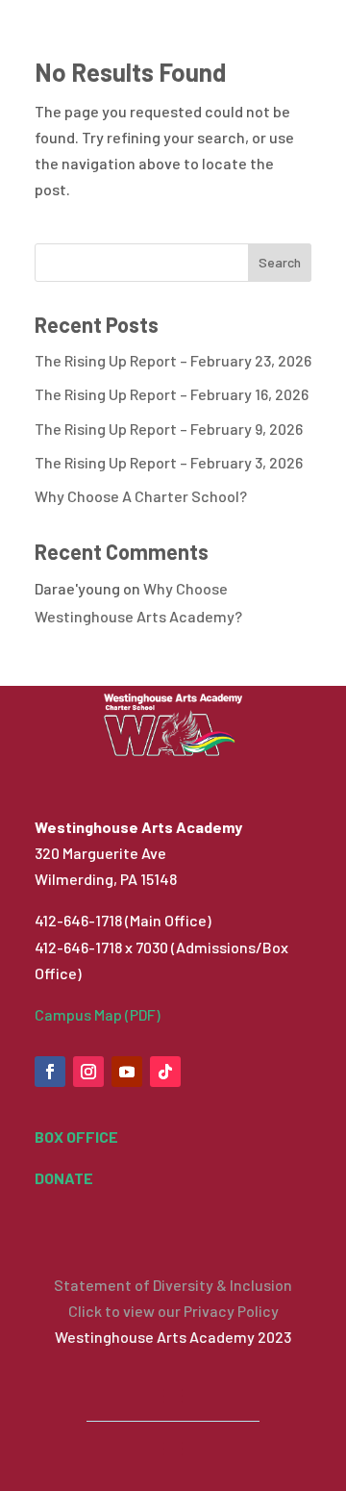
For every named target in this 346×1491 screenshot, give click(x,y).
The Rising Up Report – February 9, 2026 (169, 428)
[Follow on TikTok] (165, 1071)
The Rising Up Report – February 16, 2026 (172, 394)
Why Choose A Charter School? (141, 496)
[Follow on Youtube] (126, 1071)
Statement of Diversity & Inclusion (173, 1285)
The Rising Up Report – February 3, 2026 (169, 462)
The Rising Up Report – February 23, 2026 (173, 360)
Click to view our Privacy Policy (173, 1310)
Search (280, 262)
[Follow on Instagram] (88, 1071)
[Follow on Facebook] (50, 1071)
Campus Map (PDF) (98, 1014)
